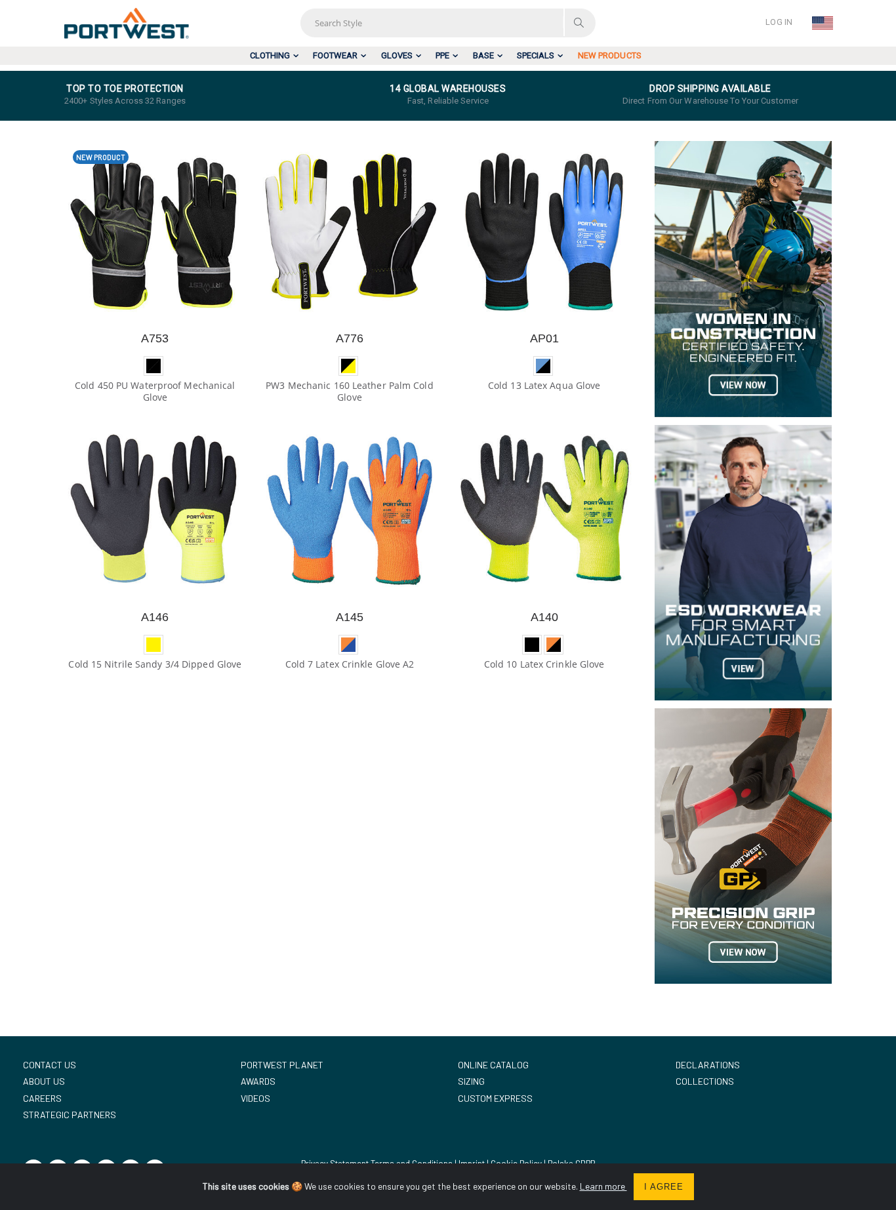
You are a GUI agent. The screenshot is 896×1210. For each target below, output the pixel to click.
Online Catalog (493, 1064)
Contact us (49, 1064)
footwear (335, 55)
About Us (44, 1081)
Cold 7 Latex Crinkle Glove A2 (350, 664)
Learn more (603, 1186)
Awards (258, 1081)
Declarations (708, 1064)
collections (705, 1081)
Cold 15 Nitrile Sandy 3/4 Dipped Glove (154, 664)
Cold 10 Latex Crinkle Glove (544, 664)
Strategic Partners (69, 1114)
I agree (663, 1187)
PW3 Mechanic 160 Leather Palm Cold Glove (349, 391)
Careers (42, 1098)
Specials (535, 55)
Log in (778, 22)
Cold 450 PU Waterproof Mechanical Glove (155, 391)
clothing (270, 55)
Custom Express (495, 1098)
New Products (609, 55)
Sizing (471, 1081)
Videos (255, 1098)
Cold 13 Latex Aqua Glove (544, 385)
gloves (397, 55)
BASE (483, 55)
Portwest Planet (282, 1064)
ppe (442, 55)
